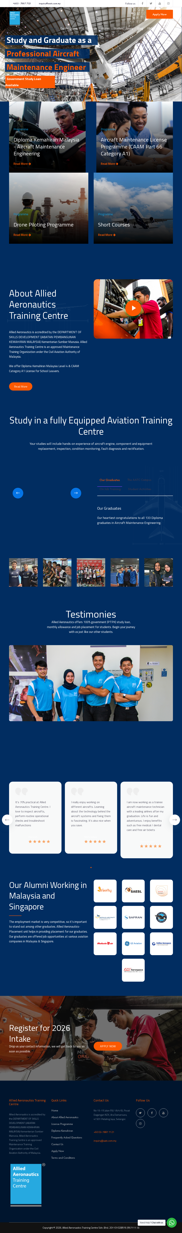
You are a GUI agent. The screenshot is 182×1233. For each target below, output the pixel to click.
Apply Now (159, 14)
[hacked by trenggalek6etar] (15, 18)
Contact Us (57, 1144)
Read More (21, 163)
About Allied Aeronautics (64, 1117)
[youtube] (163, 1112)
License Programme (62, 1124)
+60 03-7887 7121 (104, 1132)
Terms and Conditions (63, 1158)
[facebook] (152, 1112)
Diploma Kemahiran (62, 1131)
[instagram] (140, 1123)
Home (54, 1110)
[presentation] (18, 493)
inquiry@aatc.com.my (50, 3)
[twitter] (140, 1112)
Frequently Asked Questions (66, 1137)
